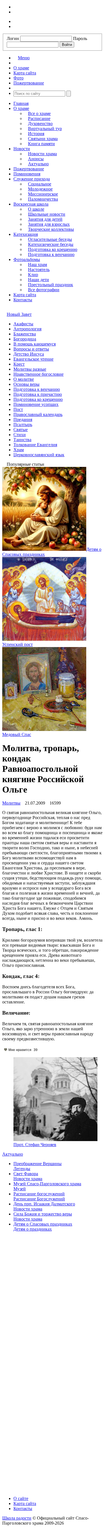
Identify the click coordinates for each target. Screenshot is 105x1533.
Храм (18, 449)
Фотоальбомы (26, 259)
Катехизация (25, 234)
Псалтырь (22, 424)
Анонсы (36, 158)
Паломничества (43, 199)
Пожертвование (28, 168)
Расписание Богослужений (39, 1198)
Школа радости (16, 1518)
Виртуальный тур (45, 128)
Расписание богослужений (39, 1193)
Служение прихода (31, 179)
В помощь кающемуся (34, 344)
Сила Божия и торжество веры (42, 1214)
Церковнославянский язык (38, 454)
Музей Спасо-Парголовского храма (47, 1183)
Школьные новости (46, 214)
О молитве (23, 379)
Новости (21, 148)
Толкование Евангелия (35, 444)
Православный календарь (37, 414)
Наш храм (37, 264)
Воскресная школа (30, 204)
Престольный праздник (50, 284)
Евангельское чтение (33, 359)
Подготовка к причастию (37, 394)
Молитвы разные (29, 369)
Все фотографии (43, 289)
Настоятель (39, 269)
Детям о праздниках (32, 1229)
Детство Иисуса (28, 354)
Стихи (19, 434)
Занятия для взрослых (49, 224)
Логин (13, 38)
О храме (21, 108)
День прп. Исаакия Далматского (44, 1204)
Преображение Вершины (37, 1163)
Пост (18, 409)
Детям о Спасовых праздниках (42, 1224)
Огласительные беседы (50, 239)
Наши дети (38, 279)
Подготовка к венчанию (51, 254)
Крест (19, 364)
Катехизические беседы (50, 244)
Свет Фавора (25, 1173)
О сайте (20, 1498)
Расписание (39, 118)
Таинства (22, 439)
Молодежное (40, 189)
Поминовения (26, 173)
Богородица (24, 339)
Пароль (80, 38)
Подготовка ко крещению (52, 249)
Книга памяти (41, 143)
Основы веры (26, 384)
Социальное (39, 184)
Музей (19, 1188)
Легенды (21, 1168)
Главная (21, 103)
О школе (36, 209)
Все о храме (39, 113)
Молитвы (11, 803)
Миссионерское (43, 194)
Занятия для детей (45, 219)
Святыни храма (43, 138)
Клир (33, 274)
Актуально (38, 163)
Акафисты (23, 323)
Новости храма (42, 153)
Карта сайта (24, 294)
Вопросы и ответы (31, 349)
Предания (22, 419)
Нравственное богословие (38, 374)
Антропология (27, 328)
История (36, 133)
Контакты (22, 299)
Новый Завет (19, 314)
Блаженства (24, 333)
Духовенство (40, 123)
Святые (20, 429)
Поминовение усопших (36, 404)
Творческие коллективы (51, 229)
